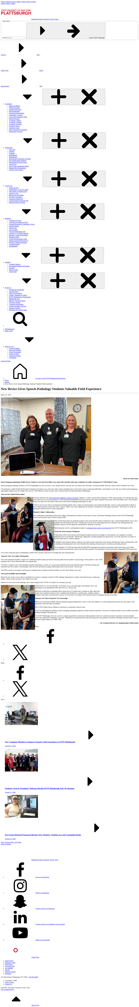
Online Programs (14, 108)
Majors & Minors (14, 106)
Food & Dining (14, 226)
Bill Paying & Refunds (16, 195)
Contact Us (8, 984)
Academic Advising (15, 124)
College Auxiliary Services (17, 306)
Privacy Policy (9, 982)
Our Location (13, 230)
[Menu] (59, 19)
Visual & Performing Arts (17, 231)
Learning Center (14, 128)
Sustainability (13, 246)
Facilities (12, 268)
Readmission (13, 157)
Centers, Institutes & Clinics (18, 295)
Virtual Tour (13, 228)
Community (13, 357)
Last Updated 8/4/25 (7, 989)
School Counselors (15, 352)
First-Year (12, 149)
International (13, 155)
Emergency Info (10, 962)
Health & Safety (14, 237)
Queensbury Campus (15, 115)
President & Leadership (16, 290)
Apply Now (13, 164)
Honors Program (14, 119)
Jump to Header (6, 2)
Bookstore (8, 973)
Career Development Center (18, 117)
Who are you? (9, 346)
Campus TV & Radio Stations (18, 233)
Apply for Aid (13, 193)
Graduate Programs (15, 109)
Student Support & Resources (18, 241)
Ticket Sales (13, 272)
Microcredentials (14, 111)
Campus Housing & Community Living (21, 224)
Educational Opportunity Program (20, 159)
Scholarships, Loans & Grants (18, 190)
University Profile (14, 302)
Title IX (7, 970)
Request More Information (17, 168)
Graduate (12, 153)
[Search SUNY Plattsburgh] (20, 325)
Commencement (14, 244)
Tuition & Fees (14, 188)
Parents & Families (15, 350)
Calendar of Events (15, 220)
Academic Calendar (15, 122)
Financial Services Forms (17, 202)
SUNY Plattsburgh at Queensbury (20, 297)
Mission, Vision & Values (17, 301)
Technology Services (15, 131)
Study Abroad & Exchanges (18, 130)
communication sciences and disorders (98, 528)
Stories (7, 382)
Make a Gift (9, 331)
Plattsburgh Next (14, 299)
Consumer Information (16, 304)
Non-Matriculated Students (17, 160)
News (7, 380)
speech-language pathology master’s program (63, 498)
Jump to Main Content (18, 2)
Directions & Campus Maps (18, 310)
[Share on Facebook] (50, 644)
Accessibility (9, 968)
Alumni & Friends (15, 356)
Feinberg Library (14, 126)
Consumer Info (10, 966)
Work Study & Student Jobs (18, 191)
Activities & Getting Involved (18, 222)
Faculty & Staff (14, 354)
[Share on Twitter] (20, 659)
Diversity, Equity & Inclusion (18, 235)
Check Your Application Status (19, 166)
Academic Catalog (15, 120)
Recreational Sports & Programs (19, 266)
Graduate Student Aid (16, 199)
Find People (9, 964)
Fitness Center (13, 270)
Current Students (14, 348)
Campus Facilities (14, 308)
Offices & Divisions (15, 293)
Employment (9, 961)
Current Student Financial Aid (18, 201)
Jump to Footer (31, 2)
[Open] (74, 97)
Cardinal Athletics (14, 264)
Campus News (13, 291)
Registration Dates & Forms (18, 162)
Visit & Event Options (16, 170)
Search (4, 38)
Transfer (11, 151)
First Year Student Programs (18, 242)
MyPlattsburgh (9, 329)
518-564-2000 (33, 977)
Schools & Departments (16, 113)
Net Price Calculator (15, 197)
